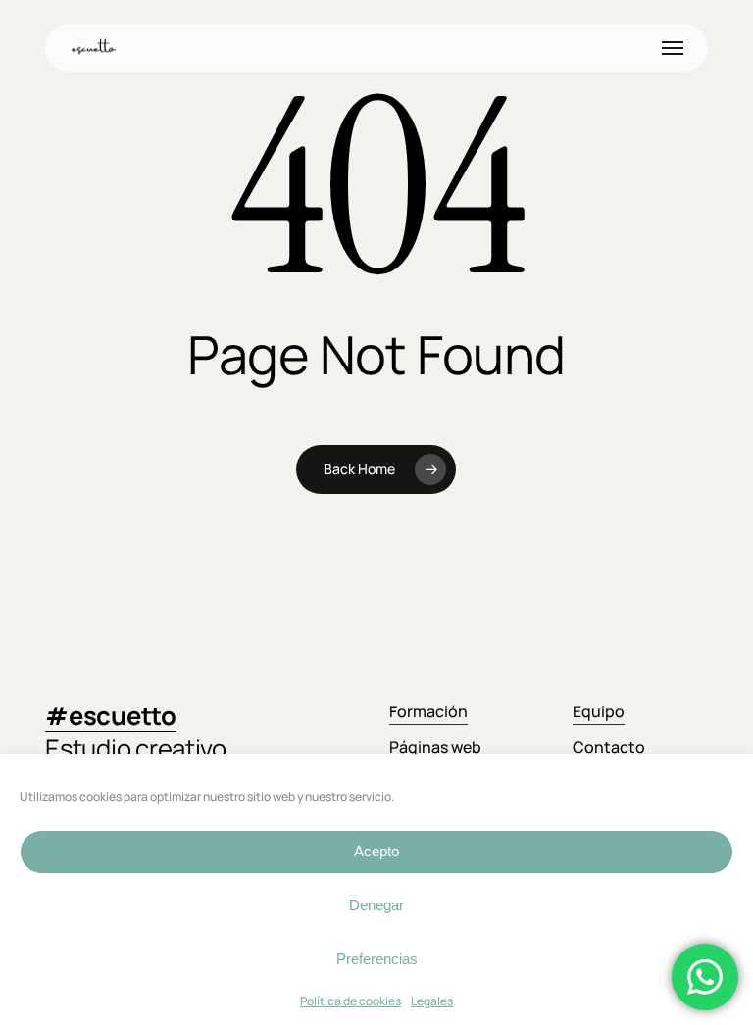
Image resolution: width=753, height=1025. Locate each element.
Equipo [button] (599, 711)
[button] (672, 48)
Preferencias (377, 959)
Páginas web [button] (435, 746)
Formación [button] (428, 711)
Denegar (376, 905)
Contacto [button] (609, 746)
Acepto (376, 851)
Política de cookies (350, 1001)
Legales (432, 1001)
